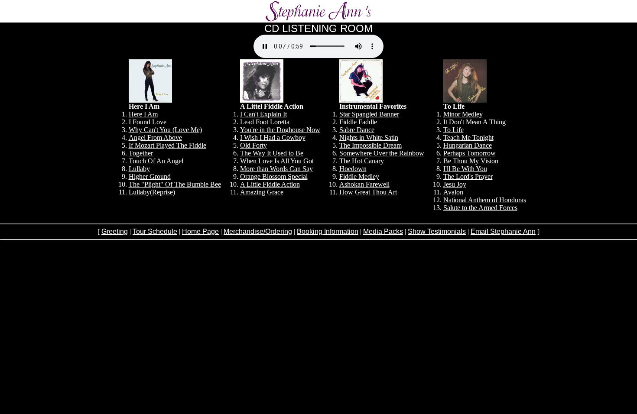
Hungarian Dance (467, 145)
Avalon (453, 192)
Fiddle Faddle (358, 122)
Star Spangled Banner (369, 114)
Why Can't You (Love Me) (165, 129)
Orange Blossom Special (274, 176)
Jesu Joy (454, 184)
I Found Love (147, 122)
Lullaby (139, 168)
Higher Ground (150, 176)
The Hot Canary (361, 161)
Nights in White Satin (368, 137)
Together (141, 153)
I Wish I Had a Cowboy (273, 137)
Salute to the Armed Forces (480, 207)
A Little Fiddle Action (270, 184)
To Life (453, 129)
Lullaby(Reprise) (152, 192)
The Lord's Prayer (468, 176)
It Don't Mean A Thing (474, 122)
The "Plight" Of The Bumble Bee (175, 184)
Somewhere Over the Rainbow (381, 153)
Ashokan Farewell (364, 184)
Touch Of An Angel (156, 161)
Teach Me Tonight (468, 137)
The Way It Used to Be (271, 153)
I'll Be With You (465, 168)
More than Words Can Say (276, 168)
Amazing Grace (261, 192)
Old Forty (253, 145)
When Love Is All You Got (277, 161)
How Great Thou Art (368, 192)
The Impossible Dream (370, 145)
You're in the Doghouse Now (280, 129)
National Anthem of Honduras (484, 200)
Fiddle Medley (359, 176)
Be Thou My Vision (470, 161)
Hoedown (353, 168)
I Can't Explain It (263, 114)
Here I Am (143, 114)
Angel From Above (155, 137)
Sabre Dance (356, 129)
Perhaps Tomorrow (469, 153)
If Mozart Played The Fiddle (167, 145)
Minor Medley (463, 114)
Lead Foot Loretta (264, 122)
